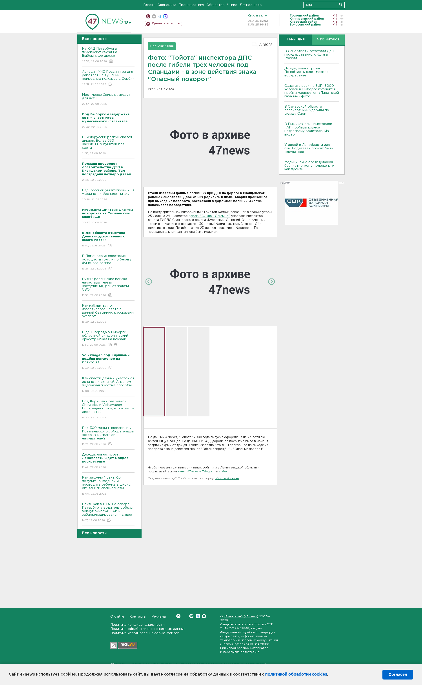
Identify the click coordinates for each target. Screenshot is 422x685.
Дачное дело (251, 5)
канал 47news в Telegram (196, 471)
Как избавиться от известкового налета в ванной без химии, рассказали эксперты (108, 313)
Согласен (398, 674)
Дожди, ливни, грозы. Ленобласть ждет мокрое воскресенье (306, 72)
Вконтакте (191, 616)
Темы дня (295, 39)
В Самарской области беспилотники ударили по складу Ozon (306, 110)
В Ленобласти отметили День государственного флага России (309, 55)
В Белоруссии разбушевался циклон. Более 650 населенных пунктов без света (107, 145)
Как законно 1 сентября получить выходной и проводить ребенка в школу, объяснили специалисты (106, 485)
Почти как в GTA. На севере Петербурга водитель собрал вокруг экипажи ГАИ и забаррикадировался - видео (107, 512)
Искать (340, 4)
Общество (215, 5)
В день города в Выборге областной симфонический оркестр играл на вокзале (105, 338)
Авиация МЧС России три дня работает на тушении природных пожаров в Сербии (108, 78)
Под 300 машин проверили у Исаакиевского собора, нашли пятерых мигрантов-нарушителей (108, 436)
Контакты (137, 616)
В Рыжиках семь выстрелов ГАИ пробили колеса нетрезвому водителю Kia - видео (308, 129)
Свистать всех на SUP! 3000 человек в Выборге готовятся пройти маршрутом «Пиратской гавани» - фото (311, 91)
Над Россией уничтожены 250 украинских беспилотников (108, 195)
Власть (149, 5)
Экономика (167, 5)
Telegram (198, 616)
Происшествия (191, 5)
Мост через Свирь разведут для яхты (106, 99)
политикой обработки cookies (296, 674)
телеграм (160, 16)
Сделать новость (166, 23)
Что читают (328, 39)
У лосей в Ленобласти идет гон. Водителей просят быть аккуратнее (308, 148)
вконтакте (154, 16)
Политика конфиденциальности (137, 624)
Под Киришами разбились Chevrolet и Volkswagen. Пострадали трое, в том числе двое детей (108, 409)
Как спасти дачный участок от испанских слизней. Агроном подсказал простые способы (108, 384)
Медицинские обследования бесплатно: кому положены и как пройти (309, 166)
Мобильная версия (148, 16)
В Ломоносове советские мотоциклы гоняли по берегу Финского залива (107, 262)
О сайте (117, 616)
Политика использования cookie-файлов (144, 633)
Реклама (158, 616)
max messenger (165, 16)
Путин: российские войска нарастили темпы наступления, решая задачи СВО (105, 287)
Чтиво (232, 5)
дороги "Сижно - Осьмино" (209, 216)
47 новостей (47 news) (241, 616)
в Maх (223, 471)
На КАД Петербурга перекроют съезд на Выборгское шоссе (99, 55)
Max (204, 616)
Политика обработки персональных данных (148, 628)
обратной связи (227, 478)
